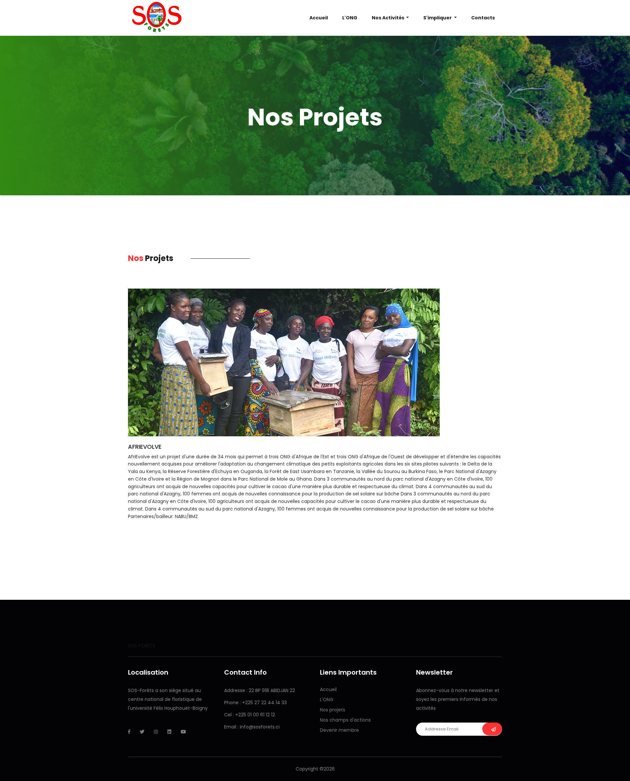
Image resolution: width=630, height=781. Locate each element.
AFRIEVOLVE (144, 447)
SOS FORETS (141, 645)
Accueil (318, 17)
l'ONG (349, 17)
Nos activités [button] (388, 17)
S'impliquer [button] (438, 17)
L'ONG (326, 699)
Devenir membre (339, 730)
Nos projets (332, 709)
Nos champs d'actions (345, 720)
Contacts (483, 17)
